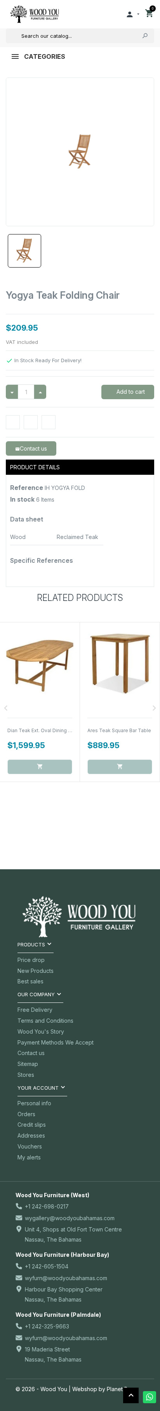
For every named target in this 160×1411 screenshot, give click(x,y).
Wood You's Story (40, 1031)
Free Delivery (34, 1009)
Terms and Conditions (45, 1020)
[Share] (13, 422)
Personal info (34, 1103)
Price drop (31, 960)
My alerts (29, 1157)
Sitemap (27, 1063)
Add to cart (130, 391)
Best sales (30, 981)
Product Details (35, 467)
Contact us (31, 1053)
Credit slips (31, 1124)
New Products (35, 970)
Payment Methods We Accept (55, 1042)
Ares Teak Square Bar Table (119, 730)
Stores (25, 1074)
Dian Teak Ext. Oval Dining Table (44, 730)
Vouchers (29, 1146)
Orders (26, 1114)
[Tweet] (31, 422)
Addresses (31, 1135)
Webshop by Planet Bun (103, 1389)
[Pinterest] (49, 422)
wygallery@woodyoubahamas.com (70, 1218)
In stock (22, 499)
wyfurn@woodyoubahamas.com (66, 1278)
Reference (26, 487)
